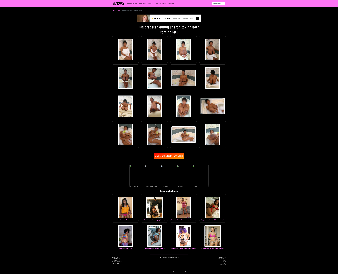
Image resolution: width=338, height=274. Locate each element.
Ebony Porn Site (175, 271)
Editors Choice (142, 3)
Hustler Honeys (116, 258)
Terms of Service (222, 258)
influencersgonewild (184, 271)
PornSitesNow (143, 271)
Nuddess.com (166, 271)
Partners (224, 263)
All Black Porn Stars (132, 3)
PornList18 (150, 271)
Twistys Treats (115, 263)
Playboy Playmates (116, 261)
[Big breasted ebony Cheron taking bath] (125, 49)
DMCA (224, 260)
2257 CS (224, 261)
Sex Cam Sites (194, 271)
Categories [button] (150, 3)
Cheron (119, 10)
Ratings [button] (164, 3)
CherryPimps (115, 257)
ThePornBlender (158, 271)
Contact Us (223, 264)
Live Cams (171, 3)
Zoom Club (158, 3)
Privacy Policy (222, 257)
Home (113, 10)
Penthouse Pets (116, 260)
